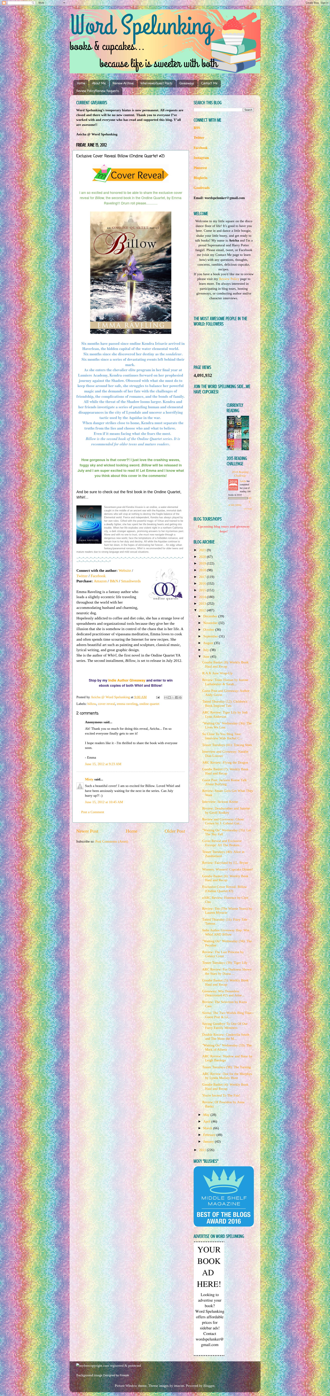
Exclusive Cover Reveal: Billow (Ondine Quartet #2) (224, 889)
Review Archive (123, 83)
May (206, 1115)
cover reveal (106, 704)
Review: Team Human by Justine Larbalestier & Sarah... (225, 682)
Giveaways (187, 83)
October (209, 629)
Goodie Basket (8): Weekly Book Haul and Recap (225, 664)
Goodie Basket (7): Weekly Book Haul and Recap (225, 771)
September (211, 636)
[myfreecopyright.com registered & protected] (108, 1366)
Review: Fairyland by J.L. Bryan (225, 863)
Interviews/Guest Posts (156, 83)
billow (91, 704)
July (206, 650)
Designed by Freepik (116, 1375)
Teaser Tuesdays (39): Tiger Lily (224, 963)
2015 (203, 590)
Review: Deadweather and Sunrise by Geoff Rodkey (226, 810)
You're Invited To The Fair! (221, 1095)
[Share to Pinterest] (180, 697)
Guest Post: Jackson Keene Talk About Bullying (224, 782)
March (208, 1128)
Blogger (208, 1386)
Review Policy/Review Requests (97, 91)
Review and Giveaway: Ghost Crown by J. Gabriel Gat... (223, 821)
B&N (114, 581)
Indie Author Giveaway (126, 680)
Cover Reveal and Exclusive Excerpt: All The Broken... (222, 843)
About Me (99, 83)
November (211, 623)
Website (125, 570)
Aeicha (243, 480)
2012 (203, 610)
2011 (203, 1150)
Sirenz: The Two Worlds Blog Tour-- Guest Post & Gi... (228, 1015)
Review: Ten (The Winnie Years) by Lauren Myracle (227, 911)
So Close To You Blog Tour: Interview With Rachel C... (222, 736)
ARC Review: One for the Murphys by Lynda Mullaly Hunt (227, 1076)
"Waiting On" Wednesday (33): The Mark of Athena (227, 1047)
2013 (203, 603)
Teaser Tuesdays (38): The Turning (226, 1067)
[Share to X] (173, 697)
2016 (203, 583)
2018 (203, 570)
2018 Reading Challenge (240, 473)
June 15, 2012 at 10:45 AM (104, 802)
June (206, 656)
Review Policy (229, 279)
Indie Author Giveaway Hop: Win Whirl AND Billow (225, 932)
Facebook (98, 576)
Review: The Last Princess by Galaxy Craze (223, 954)
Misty (89, 779)
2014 (203, 597)
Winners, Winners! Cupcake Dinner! (227, 869)
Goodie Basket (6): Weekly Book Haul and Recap (225, 878)
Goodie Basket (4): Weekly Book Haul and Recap (225, 1087)
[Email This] (166, 697)
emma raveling (127, 704)
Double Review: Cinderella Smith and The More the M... (225, 1037)
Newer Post (87, 831)
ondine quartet (149, 704)
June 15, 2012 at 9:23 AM (103, 764)
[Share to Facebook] (177, 697)
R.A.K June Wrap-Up (217, 673)
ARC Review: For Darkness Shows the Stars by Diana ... (226, 971)
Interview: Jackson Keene (220, 802)
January (209, 1141)
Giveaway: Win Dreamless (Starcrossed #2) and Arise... (223, 993)
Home (81, 83)
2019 (203, 563)
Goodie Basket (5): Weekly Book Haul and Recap (225, 982)
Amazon (100, 581)
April (207, 1121)
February (210, 1135)
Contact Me (209, 83)
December (210, 616)
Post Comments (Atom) (111, 841)
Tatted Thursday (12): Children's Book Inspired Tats (224, 704)
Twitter (82, 576)
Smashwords (131, 581)
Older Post (175, 831)
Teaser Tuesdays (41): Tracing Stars (227, 745)
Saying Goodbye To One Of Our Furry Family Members (224, 1026)
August (208, 643)
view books (247, 508)
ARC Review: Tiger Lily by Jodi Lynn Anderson (225, 714)
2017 (203, 577)
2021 (203, 550)
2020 (203, 557)
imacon (179, 1386)
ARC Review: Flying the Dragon (225, 762)
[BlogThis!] (169, 697)
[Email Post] (157, 697)
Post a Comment (92, 812)
